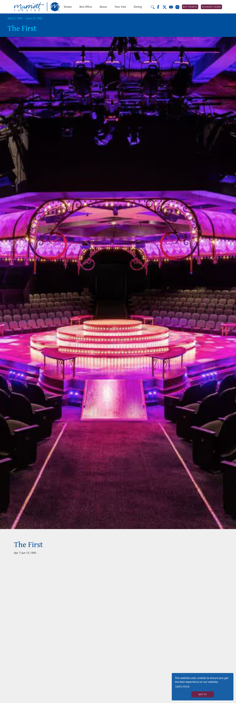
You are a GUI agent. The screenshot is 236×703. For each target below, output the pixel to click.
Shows (68, 7)
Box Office (85, 7)
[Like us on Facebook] (159, 6)
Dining (138, 7)
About (103, 7)
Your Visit (120, 7)
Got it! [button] (202, 694)
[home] (37, 6)
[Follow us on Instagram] (178, 6)
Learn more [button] (182, 686)
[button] (68, 7)
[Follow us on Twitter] (166, 6)
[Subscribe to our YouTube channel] (172, 6)
